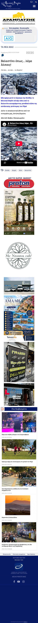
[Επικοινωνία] (31, 2)
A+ (27, 52)
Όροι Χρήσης (31, 554)
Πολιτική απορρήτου (19, 554)
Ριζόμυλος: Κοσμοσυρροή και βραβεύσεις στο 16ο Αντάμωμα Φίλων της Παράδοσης (17, 545)
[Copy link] (2, 55)
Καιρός (14, 170)
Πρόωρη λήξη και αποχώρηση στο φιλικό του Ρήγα (17, 461)
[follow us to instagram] (23, 581)
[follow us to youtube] (18, 581)
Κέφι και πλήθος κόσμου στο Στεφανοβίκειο (15, 434)
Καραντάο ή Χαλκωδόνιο (9, 517)
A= (32, 52)
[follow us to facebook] (14, 581)
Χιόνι (20, 170)
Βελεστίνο (28, 170)
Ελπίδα (7, 170)
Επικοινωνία (7, 554)
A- (30, 52)
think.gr (25, 621)
